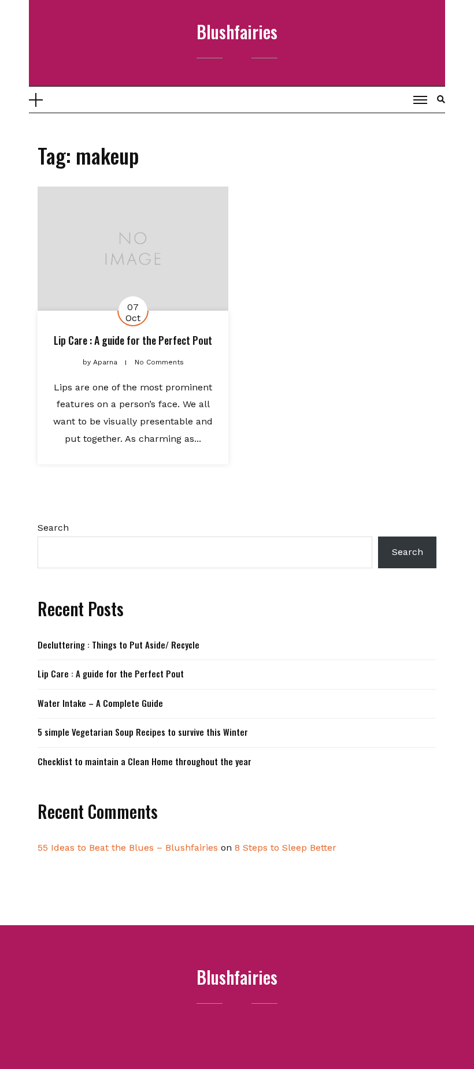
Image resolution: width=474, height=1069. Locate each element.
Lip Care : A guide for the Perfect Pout (133, 340)
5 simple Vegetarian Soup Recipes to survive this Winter (143, 731)
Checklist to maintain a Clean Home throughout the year (144, 761)
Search (53, 527)
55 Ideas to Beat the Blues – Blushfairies (128, 847)
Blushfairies (237, 31)
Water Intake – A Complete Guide (100, 702)
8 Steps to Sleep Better (285, 847)
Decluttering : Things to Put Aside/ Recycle (118, 644)
